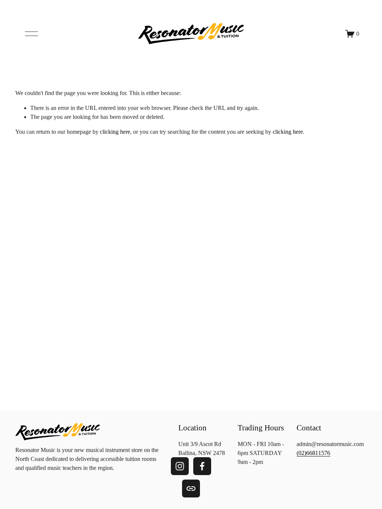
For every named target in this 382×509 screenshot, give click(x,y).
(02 (300, 453)
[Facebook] (202, 466)
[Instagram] (180, 466)
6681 (312, 453)
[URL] (191, 488)
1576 (324, 453)
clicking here (115, 132)
